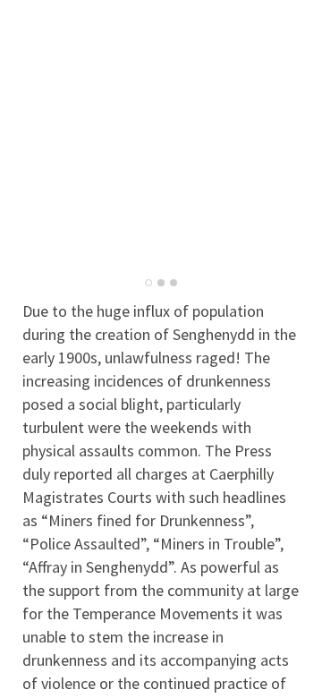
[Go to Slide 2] (161, 282)
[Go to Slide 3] (173, 282)
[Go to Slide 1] (148, 282)
